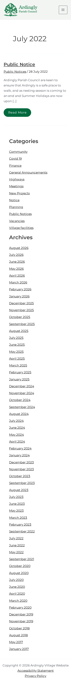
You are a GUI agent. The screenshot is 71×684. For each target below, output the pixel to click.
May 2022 (16, 552)
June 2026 (17, 261)
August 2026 (18, 248)
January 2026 (19, 296)
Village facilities (21, 228)
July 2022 (16, 538)
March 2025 (18, 365)
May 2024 (16, 434)
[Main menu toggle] (63, 10)
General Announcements (28, 172)
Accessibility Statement (35, 670)
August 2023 (18, 490)
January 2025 (19, 379)
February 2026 (20, 289)
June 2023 (17, 504)
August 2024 (19, 414)
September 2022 (22, 531)
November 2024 (21, 393)
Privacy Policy (35, 676)
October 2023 (19, 476)
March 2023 (18, 517)
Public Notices (15, 71)
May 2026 (16, 268)
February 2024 (20, 448)
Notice (14, 200)
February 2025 (20, 372)
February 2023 (20, 524)
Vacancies (17, 221)
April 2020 (17, 593)
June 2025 (17, 344)
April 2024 (17, 441)
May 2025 (16, 351)
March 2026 (18, 282)
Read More (17, 111)
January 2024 (19, 455)
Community (18, 152)
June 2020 (17, 587)
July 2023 (16, 497)
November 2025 (21, 310)
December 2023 (21, 462)
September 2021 (21, 559)
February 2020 (20, 607)
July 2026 (16, 255)
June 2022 (17, 545)
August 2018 (18, 635)
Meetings (16, 186)
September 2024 (22, 407)
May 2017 (16, 642)
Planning (16, 207)
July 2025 (16, 338)
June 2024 (17, 427)
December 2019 (21, 614)
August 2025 (18, 331)
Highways (16, 179)
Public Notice (19, 64)
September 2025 (22, 324)
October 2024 (19, 400)
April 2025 (17, 358)
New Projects (19, 193)
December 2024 (21, 386)
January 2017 (19, 649)
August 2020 (19, 573)
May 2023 (16, 510)
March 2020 (18, 600)
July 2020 (16, 580)
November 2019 (21, 621)
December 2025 (21, 303)
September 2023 (22, 483)
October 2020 (19, 566)
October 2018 (19, 628)
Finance (15, 165)
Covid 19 (15, 158)
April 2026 (17, 275)
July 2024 (16, 421)
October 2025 (19, 317)
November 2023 (21, 469)
